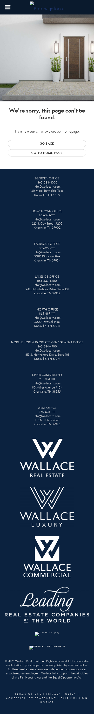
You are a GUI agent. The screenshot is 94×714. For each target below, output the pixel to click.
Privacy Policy (61, 694)
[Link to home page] (47, 7)
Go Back (47, 143)
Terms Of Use (28, 694)
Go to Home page (47, 153)
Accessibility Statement (31, 698)
